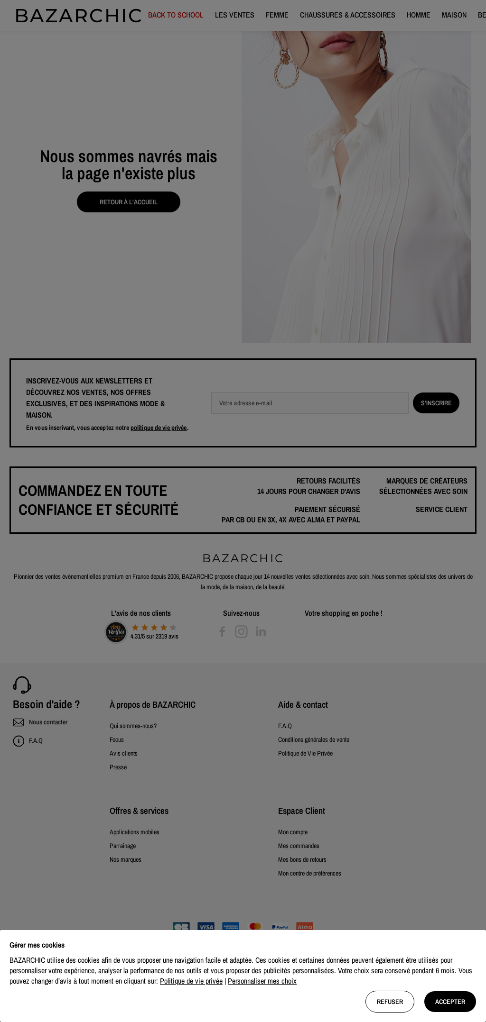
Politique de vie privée (191, 981)
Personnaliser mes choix (262, 981)
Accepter (450, 1001)
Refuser (390, 1001)
